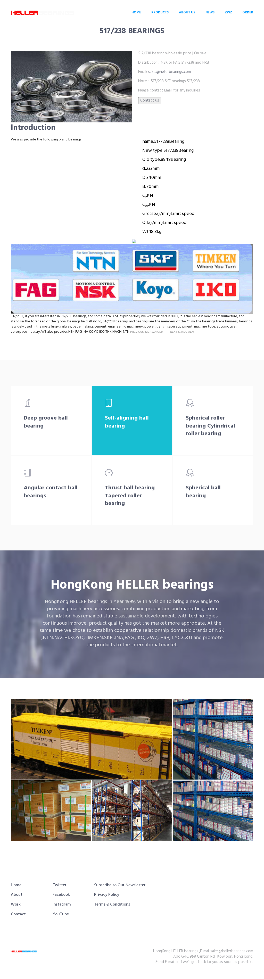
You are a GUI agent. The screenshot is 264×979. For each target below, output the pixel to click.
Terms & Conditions (112, 904)
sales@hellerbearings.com (169, 72)
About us (187, 12)
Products (160, 12)
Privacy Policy (106, 894)
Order (247, 12)
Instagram (62, 904)
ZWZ (228, 12)
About (16, 894)
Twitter (60, 885)
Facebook (61, 894)
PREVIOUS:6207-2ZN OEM (146, 331)
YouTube (61, 914)
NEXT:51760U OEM (182, 331)
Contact (18, 914)
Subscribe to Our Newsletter (120, 885)
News (209, 12)
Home (136, 12)
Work (16, 904)
